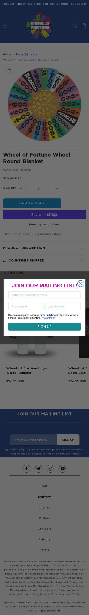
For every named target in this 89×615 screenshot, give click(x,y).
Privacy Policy (48, 318)
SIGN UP (44, 326)
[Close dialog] (81, 283)
